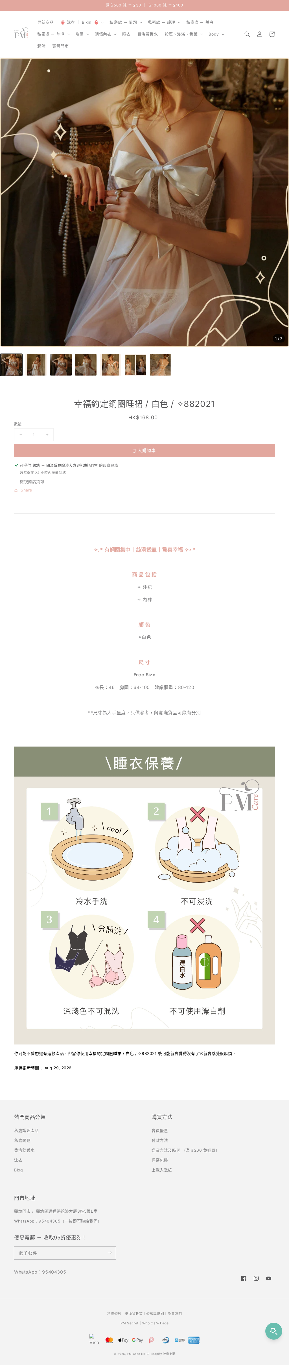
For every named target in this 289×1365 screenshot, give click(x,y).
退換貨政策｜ (135, 1314)
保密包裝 (160, 1160)
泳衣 (18, 1160)
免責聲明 (175, 1314)
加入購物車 (144, 450)
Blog (18, 1170)
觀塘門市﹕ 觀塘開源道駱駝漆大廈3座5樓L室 (55, 1211)
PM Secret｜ (131, 1323)
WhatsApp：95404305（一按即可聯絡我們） (58, 1221)
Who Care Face (155, 1323)
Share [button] (26, 490)
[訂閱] (109, 1253)
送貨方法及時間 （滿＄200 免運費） (186, 1150)
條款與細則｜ (157, 1314)
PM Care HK (136, 1353)
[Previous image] (10, 202)
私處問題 (22, 1140)
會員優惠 (160, 1130)
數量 (18, 424)
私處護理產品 (26, 1130)
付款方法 (160, 1140)
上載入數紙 (162, 1170)
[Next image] (279, 202)
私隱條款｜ (116, 1314)
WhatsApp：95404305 (40, 1272)
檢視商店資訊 (32, 481)
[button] (247, 34)
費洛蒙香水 (24, 1150)
